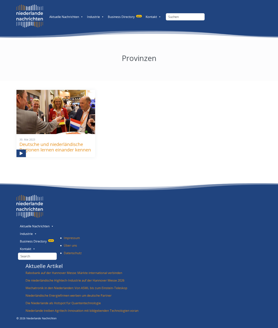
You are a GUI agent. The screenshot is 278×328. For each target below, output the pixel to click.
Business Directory (124, 17)
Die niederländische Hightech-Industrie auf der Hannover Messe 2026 (75, 280)
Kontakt (151, 17)
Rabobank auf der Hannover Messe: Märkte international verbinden (74, 273)
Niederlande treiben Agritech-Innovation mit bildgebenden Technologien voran (82, 311)
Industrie (93, 17)
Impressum (72, 238)
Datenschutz (73, 253)
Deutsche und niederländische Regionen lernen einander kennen (55, 147)
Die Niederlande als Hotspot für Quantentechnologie (63, 303)
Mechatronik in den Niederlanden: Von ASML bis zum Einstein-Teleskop (76, 288)
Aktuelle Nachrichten (64, 17)
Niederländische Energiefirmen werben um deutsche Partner (69, 295)
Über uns (70, 245)
